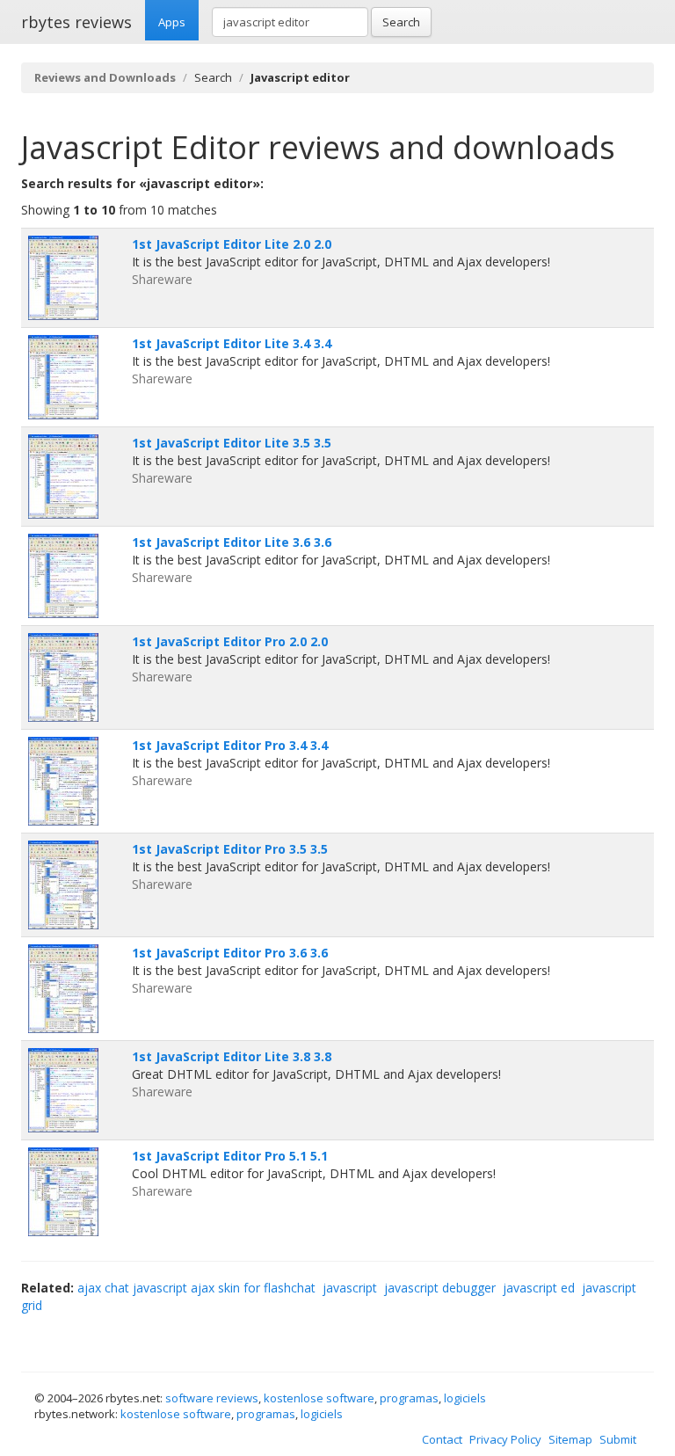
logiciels (465, 1398)
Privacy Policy (505, 1439)
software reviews (211, 1398)
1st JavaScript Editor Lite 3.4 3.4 (231, 343)
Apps (171, 22)
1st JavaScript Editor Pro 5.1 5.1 (230, 1155)
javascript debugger (440, 1287)
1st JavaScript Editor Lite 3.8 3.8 (231, 1056)
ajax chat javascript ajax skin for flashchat (196, 1287)
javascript (350, 1287)
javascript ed (539, 1287)
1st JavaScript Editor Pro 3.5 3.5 (230, 849)
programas (409, 1398)
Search (401, 22)
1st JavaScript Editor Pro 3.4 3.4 (230, 745)
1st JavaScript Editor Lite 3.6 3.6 (231, 542)
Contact (442, 1439)
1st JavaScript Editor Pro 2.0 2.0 (230, 641)
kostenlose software (319, 1398)
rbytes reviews (76, 22)
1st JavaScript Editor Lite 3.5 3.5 (231, 442)
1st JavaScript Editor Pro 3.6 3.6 (230, 952)
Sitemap (570, 1439)
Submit (617, 1439)
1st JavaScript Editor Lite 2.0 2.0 (231, 244)
